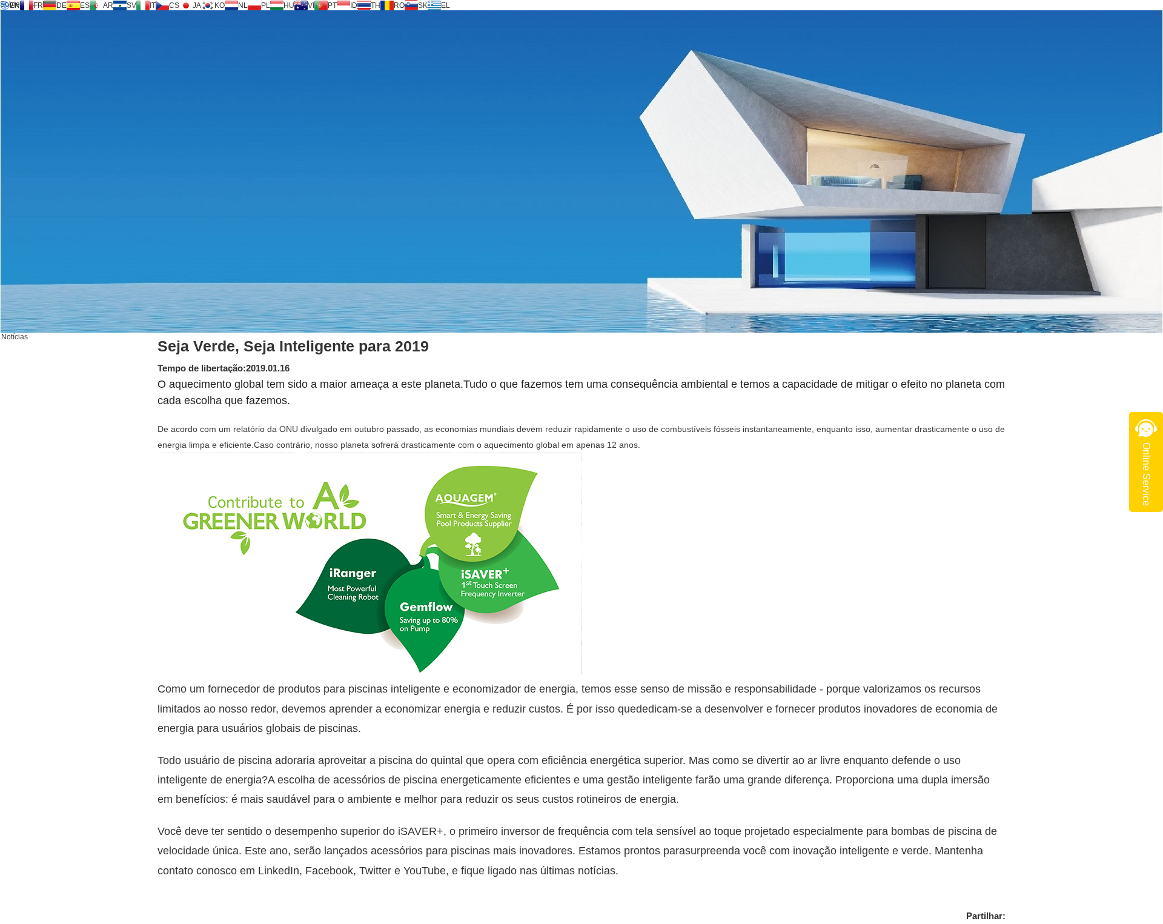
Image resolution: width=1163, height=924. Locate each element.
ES (85, 5)
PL (265, 5)
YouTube (424, 871)
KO (219, 5)
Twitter (375, 871)
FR (38, 5)
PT (332, 5)
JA (197, 5)
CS (174, 5)
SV (131, 5)
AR (108, 5)
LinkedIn (278, 871)
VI (311, 5)
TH (375, 5)
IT (153, 5)
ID (353, 5)
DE (61, 5)
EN (15, 5)
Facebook (329, 871)
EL (445, 5)
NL (243, 5)
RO (399, 5)
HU (288, 5)
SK (423, 5)
